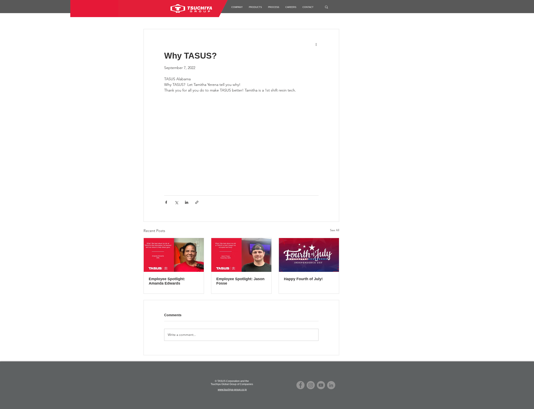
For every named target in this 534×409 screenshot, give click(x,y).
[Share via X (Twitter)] (176, 202)
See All (334, 230)
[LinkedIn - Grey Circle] (331, 385)
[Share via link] (197, 202)
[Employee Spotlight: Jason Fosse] (241, 255)
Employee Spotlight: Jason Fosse (240, 281)
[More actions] (316, 44)
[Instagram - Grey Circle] (311, 385)
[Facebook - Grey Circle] (300, 385)
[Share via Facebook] (166, 202)
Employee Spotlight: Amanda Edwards (167, 281)
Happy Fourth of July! (303, 279)
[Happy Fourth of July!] (309, 255)
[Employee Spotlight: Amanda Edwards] (174, 255)
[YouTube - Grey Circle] (321, 385)
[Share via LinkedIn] (187, 202)
